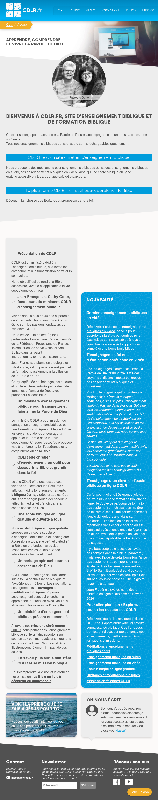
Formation (110, 10)
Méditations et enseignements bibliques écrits (110, 648)
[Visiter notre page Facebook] (116, 783)
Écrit (60, 10)
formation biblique (32, 429)
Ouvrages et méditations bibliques (113, 674)
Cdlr (9, 24)
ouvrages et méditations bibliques (34, 589)
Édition (130, 10)
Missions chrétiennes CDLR (108, 680)
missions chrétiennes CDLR (38, 627)
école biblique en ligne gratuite (44, 528)
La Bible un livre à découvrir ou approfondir (36, 678)
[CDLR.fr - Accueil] (24, 10)
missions (94, 386)
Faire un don (139, 792)
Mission (148, 10)
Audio (75, 10)
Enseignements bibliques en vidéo (114, 662)
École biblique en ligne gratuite (111, 668)
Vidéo (90, 10)
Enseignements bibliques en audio (114, 656)
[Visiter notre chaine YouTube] (129, 783)
